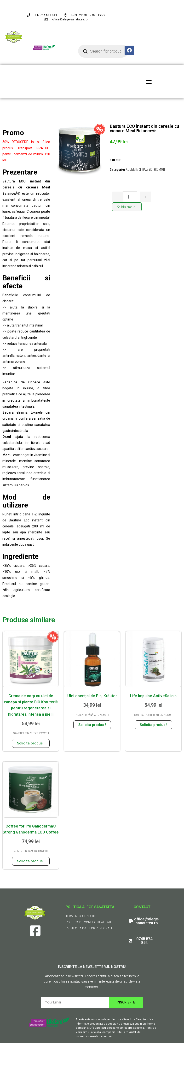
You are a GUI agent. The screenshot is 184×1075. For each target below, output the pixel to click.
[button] (149, 81)
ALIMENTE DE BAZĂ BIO (139, 169)
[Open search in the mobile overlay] (103, 51)
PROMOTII (160, 169)
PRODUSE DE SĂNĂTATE (87, 715)
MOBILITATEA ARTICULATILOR (148, 715)
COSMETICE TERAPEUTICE (25, 733)
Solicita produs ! (127, 206)
